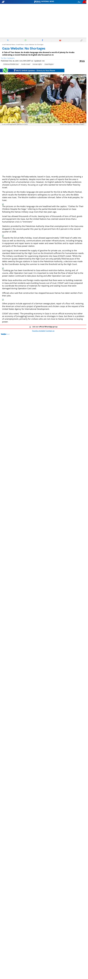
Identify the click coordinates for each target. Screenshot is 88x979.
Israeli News (20, 44)
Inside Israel (25, 64)
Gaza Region (49, 64)
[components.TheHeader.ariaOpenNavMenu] (13, 2)
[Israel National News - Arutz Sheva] (44, 2)
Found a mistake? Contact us (43, 331)
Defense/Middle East (11, 64)
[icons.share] (84, 1)
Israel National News (8, 44)
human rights (37, 64)
